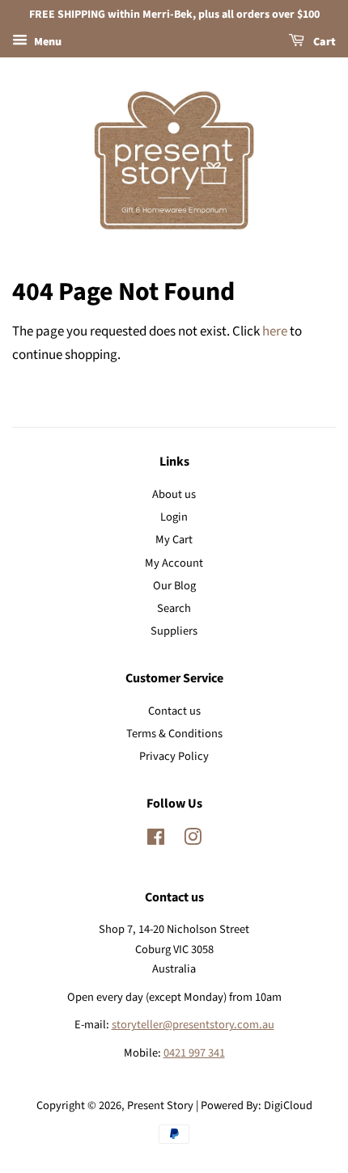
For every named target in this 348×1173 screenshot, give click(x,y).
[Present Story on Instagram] (193, 840)
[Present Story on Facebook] (155, 840)
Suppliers (174, 630)
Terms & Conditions (174, 733)
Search (174, 608)
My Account (174, 563)
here (274, 331)
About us (174, 494)
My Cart (174, 539)
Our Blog (174, 585)
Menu (47, 42)
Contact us (174, 711)
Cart (323, 42)
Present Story (160, 1105)
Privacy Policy (174, 756)
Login (174, 516)
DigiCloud (288, 1105)
